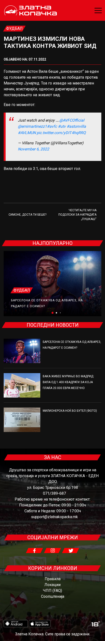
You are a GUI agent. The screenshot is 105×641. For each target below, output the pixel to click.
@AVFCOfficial (71, 120)
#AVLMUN (27, 132)
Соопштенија (52, 596)
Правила (53, 579)
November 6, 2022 (33, 149)
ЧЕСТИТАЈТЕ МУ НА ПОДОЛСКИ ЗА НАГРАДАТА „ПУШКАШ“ (77, 215)
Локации (52, 584)
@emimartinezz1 (32, 126)
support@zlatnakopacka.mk (54, 517)
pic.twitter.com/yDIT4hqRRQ (61, 132)
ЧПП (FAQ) (52, 590)
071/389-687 (54, 493)
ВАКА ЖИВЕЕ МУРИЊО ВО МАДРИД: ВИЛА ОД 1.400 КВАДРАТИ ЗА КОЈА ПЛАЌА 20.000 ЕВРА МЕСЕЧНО (68, 382)
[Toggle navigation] (98, 10)
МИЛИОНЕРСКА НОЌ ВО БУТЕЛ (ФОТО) (70, 410)
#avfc (52, 126)
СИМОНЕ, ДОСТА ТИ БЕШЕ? (27, 214)
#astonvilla (76, 126)
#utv (62, 126)
